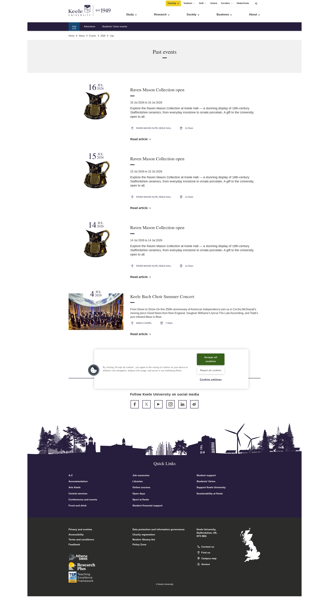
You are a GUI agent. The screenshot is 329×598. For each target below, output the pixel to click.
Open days (138, 493)
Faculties (225, 3)
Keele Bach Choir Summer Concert (162, 296)
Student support (206, 475)
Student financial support (147, 505)
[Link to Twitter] (146, 404)
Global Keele (243, 3)
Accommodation (78, 481)
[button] (256, 3)
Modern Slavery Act (143, 539)
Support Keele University (211, 487)
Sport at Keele (140, 499)
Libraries (137, 481)
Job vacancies (140, 475)
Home (71, 35)
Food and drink (78, 505)
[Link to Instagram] (170, 404)
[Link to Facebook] (135, 404)
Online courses (141, 487)
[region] (171, 369)
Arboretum (89, 26)
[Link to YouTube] (158, 404)
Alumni (213, 3)
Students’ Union (206, 481)
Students (188, 3)
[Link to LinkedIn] (182, 404)
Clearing (172, 3)
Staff (201, 3)
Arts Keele (75, 487)
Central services (78, 493)
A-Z (71, 475)
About (82, 35)
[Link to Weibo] (194, 404)
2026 (103, 35)
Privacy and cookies (80, 529)
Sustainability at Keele (210, 493)
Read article (139, 139)
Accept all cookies (210, 359)
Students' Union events (114, 26)
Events (92, 35)
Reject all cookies (210, 370)
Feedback (74, 544)
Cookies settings (211, 379)
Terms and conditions (81, 539)
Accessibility (76, 534)
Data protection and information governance (158, 529)
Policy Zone (139, 544)
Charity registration (143, 534)
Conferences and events (83, 499)
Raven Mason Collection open (157, 89)
